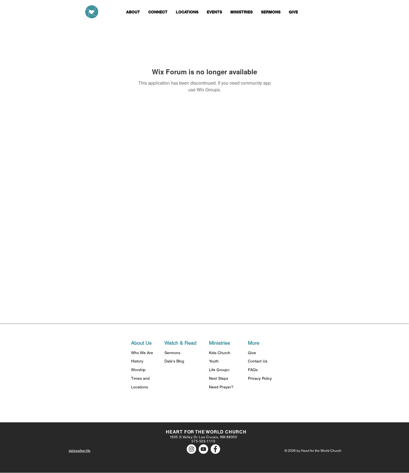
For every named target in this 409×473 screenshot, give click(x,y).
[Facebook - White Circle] (215, 449)
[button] (133, 12)
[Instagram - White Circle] (191, 449)
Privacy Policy (260, 378)
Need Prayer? (221, 387)
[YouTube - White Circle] (203, 449)
